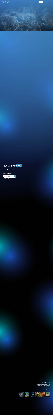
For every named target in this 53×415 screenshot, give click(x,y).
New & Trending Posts (6, 178)
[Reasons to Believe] (5, 2)
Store (37, 1)
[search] (15, 176)
